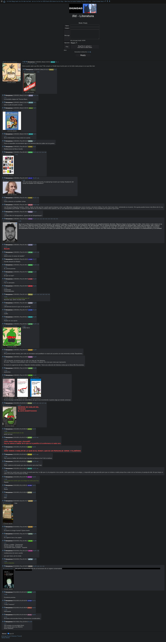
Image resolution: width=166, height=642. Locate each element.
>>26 (43, 294)
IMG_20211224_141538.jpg (11, 326)
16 (35, 252)
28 (35, 349)
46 (35, 540)
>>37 (42, 403)
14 (35, 218)
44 (35, 526)
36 (35, 447)
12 (35, 204)
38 (35, 461)
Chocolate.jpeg (35, 377)
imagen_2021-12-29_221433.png (12, 180)
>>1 (38, 72)
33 (35, 403)
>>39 (37, 461)
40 (35, 477)
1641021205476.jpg (9, 503)
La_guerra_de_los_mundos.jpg (10, 377)
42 (35, 492)
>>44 (45, 152)
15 (35, 244)
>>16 (40, 218)
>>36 (37, 437)
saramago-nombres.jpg (9, 568)
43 (35, 501)
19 (35, 272)
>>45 (38, 178)
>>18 (38, 252)
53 (35, 614)
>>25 (38, 204)
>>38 (37, 454)
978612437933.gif (23, 377)
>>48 (38, 550)
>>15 (38, 218)
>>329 (35, 63)
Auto (11, 633)
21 (35, 286)
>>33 (46, 294)
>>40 (37, 468)
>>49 (5, 594)
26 (35, 324)
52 (35, 607)
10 (35, 178)
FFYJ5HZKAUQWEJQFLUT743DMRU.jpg (30, 71)
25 (35, 317)
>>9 (27, 63)
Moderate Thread (16, 636)
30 (35, 368)
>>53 (57, 218)
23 (35, 303)
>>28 (51, 218)
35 (35, 437)
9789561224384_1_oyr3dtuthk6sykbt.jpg (13, 110)
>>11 (40, 152)
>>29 (30, 63)
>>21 (46, 218)
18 (35, 265)
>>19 (38, 264)
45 (35, 533)
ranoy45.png (7, 405)
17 (35, 259)
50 (35, 592)
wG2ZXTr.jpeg (8, 154)
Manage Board (6, 636)
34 (35, 429)
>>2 (23, 63)
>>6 (37, 95)
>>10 (37, 152)
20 (35, 279)
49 (35, 566)
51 (35, 600)
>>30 (38, 324)
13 (35, 211)
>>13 (38, 197)
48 (35, 559)
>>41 (45, 403)
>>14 (42, 152)
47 (35, 550)
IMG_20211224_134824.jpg (10, 62)
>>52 (43, 566)
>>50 (38, 566)
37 (35, 454)
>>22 (48, 218)
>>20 (43, 218)
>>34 (37, 403)
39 (35, 468)
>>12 (5, 319)
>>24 (40, 294)
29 (35, 357)
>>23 (38, 294)
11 (35, 197)
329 (31, 621)
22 (35, 294)
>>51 (40, 566)
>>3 (25, 63)
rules (88, 52)
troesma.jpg (7, 221)
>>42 (54, 218)
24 (35, 310)
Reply (83, 55)
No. (56, 62)
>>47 (5, 561)
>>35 (40, 403)
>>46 (32, 63)
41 (35, 485)
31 (35, 375)
